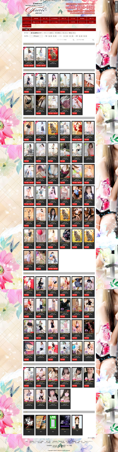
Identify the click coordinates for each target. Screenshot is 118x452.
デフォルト (36, 36)
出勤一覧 (63, 18)
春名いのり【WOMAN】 (78, 312)
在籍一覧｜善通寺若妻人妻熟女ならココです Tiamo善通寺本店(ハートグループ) (59, 9)
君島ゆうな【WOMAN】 (90, 355)
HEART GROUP (57, 450)
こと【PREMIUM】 (41, 87)
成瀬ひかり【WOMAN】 (42, 290)
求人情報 (91, 22)
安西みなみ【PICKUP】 (29, 156)
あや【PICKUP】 (77, 242)
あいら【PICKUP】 (28, 264)
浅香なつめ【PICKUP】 (90, 221)
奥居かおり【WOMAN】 (54, 312)
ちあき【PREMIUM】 (29, 108)
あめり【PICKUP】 (65, 178)
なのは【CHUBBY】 (53, 381)
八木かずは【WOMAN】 (54, 290)
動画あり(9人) (72, 32)
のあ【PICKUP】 (89, 135)
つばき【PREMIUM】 (53, 87)
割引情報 (45, 22)
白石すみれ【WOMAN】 (90, 290)
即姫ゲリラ (29, 429)
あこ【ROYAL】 (29, 61)
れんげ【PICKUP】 (65, 242)
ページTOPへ (92, 437)
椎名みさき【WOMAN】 (42, 355)
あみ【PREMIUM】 (65, 87)
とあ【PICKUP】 (29, 199)
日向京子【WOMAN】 (65, 333)
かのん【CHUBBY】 (29, 381)
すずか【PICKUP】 (89, 199)
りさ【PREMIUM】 (77, 108)
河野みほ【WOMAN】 (29, 312)
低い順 (50, 36)
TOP (26, 18)
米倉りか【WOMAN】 (41, 312)
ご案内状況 (54, 18)
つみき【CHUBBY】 (53, 402)
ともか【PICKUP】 (77, 178)
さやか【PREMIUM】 (77, 87)
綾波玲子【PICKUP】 (53, 242)
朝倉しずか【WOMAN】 (66, 312)
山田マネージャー (77, 429)
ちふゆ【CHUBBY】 (29, 402)
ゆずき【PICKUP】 (65, 156)
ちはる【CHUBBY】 (89, 381)
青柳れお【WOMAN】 (53, 333)
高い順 (54, 36)
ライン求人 (53, 429)
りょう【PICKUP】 (77, 135)
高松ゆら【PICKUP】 (77, 156)
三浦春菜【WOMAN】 (29, 355)
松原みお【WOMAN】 (89, 333)
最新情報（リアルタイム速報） (36, 18)
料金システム (36, 22)
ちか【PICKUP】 (41, 242)
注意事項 (73, 22)
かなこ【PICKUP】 (41, 178)
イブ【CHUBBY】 (65, 402)
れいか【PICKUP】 (41, 221)
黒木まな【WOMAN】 (53, 355)
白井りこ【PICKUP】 (53, 156)
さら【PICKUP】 (29, 221)
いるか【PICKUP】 (53, 264)
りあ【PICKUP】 (53, 135)
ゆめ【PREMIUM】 (53, 108)
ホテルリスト (82, 22)
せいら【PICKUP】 (28, 135)
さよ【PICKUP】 (65, 199)
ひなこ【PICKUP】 (65, 221)
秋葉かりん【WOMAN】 (42, 333)
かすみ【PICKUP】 (53, 178)
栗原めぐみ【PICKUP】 (90, 156)
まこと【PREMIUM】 (41, 108)
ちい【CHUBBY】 (41, 402)
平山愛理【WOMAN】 (89, 312)
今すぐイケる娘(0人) (49, 32)
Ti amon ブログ (26, 25)
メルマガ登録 (54, 22)
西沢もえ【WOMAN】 (29, 290)
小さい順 (65, 36)
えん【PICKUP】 (53, 199)
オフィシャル (63, 22)
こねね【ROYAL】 (53, 61)
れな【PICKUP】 (89, 242)
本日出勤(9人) (58, 32)
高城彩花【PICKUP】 (41, 199)
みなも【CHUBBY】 (41, 381)
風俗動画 (82, 18)
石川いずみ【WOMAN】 (78, 333)
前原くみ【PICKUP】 (41, 156)
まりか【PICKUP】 (77, 221)
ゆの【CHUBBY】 (77, 381)
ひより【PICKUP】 (89, 178)
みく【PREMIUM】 (65, 108)
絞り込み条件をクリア (36, 32)
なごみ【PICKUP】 (41, 264)
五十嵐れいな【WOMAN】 (66, 290)
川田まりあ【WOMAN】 (78, 290)
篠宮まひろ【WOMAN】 (29, 333)
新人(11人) (65, 32)
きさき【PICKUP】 (77, 199)
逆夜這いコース (65, 429)
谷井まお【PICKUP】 (41, 135)
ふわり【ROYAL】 (41, 61)
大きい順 (71, 36)
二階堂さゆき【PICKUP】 (66, 135)
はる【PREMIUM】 (89, 87)
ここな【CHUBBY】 (65, 381)
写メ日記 (73, 18)
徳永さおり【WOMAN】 (78, 355)
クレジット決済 (41, 429)
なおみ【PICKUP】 (28, 242)
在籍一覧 (91, 18)
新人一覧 (45, 18)
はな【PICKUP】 (53, 221)
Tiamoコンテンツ (26, 22)
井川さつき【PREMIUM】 (30, 87)
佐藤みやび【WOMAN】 (66, 355)
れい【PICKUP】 (29, 178)
